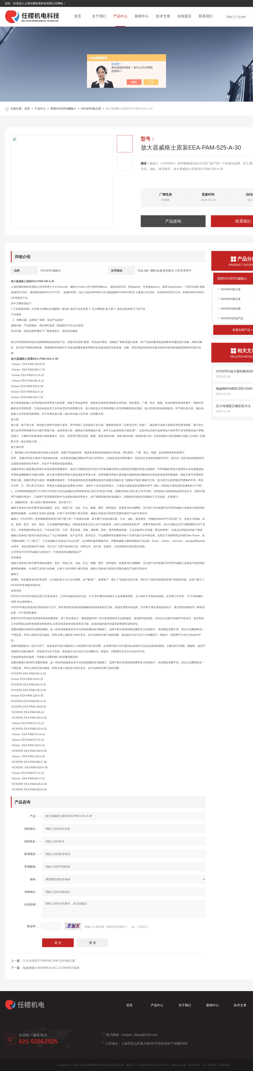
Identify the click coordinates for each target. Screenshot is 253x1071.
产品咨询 (173, 221)
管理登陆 (224, 1064)
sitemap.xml (178, 1064)
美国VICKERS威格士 (63, 108)
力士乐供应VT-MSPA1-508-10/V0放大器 (49, 960)
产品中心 (120, 16)
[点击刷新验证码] (73, 926)
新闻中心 (142, 16)
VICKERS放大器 (91, 108)
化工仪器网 (209, 1064)
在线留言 (184, 16)
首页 (77, 16)
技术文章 (163, 16)
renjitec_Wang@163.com (139, 1034)
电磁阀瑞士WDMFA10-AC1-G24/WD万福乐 (51, 967)
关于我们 (99, 16)
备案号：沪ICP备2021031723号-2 (147, 1064)
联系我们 (206, 16)
